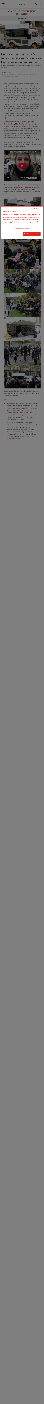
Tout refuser (34, 208)
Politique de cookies (27, 222)
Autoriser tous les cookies (31, 233)
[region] (22, 222)
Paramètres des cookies (22, 228)
